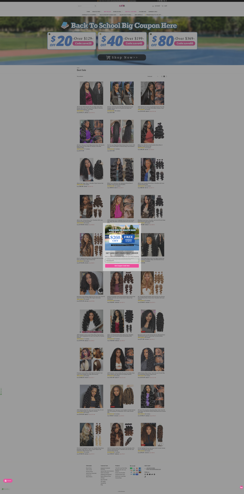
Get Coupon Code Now (122, 266)
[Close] (139, 224)
